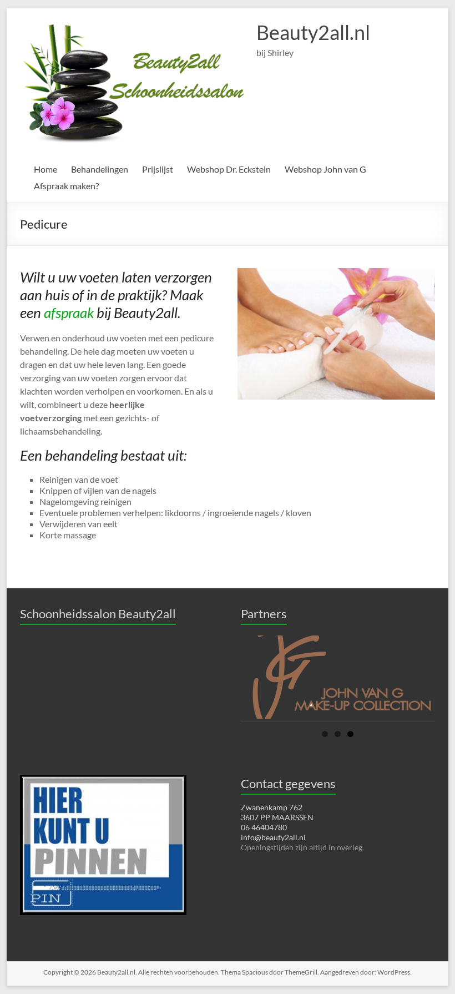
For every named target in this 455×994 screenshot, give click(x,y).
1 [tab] (325, 734)
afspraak (69, 312)
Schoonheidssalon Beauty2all (98, 613)
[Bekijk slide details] (338, 677)
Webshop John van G (325, 169)
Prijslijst (157, 169)
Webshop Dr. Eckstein (229, 169)
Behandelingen (99, 169)
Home (45, 169)
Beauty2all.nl (313, 32)
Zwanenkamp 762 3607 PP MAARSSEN (277, 812)
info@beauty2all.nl (273, 837)
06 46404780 (264, 827)
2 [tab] (338, 734)
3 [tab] (350, 734)
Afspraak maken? (66, 185)
